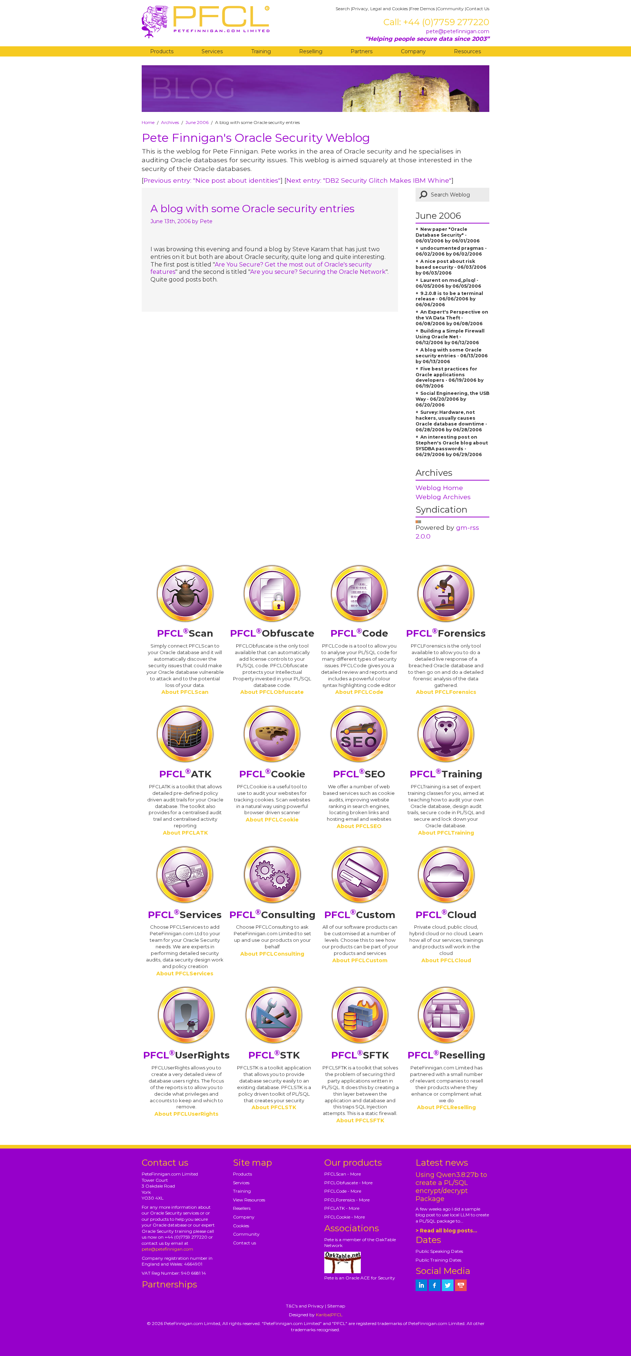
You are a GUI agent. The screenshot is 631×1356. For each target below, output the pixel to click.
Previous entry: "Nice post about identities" (212, 180)
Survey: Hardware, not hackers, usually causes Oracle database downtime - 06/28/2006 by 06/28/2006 (451, 420)
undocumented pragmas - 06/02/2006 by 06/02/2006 (451, 251)
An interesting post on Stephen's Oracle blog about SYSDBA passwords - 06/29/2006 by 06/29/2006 (452, 445)
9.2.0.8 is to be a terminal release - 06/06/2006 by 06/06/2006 (449, 299)
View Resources (249, 1199)
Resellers (242, 1208)
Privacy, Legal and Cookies (380, 8)
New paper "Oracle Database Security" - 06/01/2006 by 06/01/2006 (448, 235)
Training (261, 51)
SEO (359, 774)
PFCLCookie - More (344, 1217)
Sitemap (336, 1306)
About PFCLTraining (446, 832)
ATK (185, 774)
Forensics (446, 633)
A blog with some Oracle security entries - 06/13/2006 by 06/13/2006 (452, 355)
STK (274, 1055)
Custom (359, 915)
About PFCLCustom (359, 960)
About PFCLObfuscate (272, 692)
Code (359, 633)
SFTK (360, 1055)
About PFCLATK (185, 832)
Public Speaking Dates (439, 1251)
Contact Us (477, 8)
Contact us (244, 1243)
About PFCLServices (184, 973)
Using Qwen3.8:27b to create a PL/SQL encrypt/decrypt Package (451, 1187)
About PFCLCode (359, 692)
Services (212, 51)
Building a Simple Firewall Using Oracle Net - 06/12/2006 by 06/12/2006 (450, 336)
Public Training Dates (438, 1260)
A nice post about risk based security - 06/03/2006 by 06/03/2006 (451, 267)
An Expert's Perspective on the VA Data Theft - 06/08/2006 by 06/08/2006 (452, 317)
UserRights (186, 1055)
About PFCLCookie (272, 819)
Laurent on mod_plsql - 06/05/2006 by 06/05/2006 (448, 283)
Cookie (272, 774)
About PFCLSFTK (360, 1120)
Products (161, 51)
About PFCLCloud (446, 960)
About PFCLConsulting (272, 954)
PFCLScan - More (342, 1174)
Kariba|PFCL (329, 1314)
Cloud (446, 915)
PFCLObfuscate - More (348, 1182)
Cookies (241, 1225)
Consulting (272, 915)
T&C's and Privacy (305, 1306)
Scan (185, 633)
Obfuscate (272, 633)
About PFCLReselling (446, 1107)
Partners (361, 51)
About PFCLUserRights (186, 1114)
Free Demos (422, 8)
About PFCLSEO (359, 826)
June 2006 (197, 122)
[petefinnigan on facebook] (434, 1285)
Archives (170, 122)
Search (343, 8)
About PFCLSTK (274, 1107)
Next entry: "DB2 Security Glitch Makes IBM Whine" (368, 180)
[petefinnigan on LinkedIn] (421, 1285)
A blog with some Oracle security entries (252, 208)
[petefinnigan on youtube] (461, 1285)
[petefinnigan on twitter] (448, 1285)
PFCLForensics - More (347, 1199)
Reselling (310, 51)
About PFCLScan (185, 692)
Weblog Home (439, 487)
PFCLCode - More (342, 1191)
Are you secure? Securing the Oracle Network (318, 271)
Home (148, 122)
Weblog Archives (443, 497)
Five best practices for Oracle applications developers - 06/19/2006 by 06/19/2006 (449, 377)
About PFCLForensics (446, 692)
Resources (467, 51)
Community (450, 8)
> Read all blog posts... (446, 1230)
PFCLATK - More (341, 1208)
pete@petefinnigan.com (457, 31)
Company (413, 51)
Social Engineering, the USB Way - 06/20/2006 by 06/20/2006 (452, 399)
